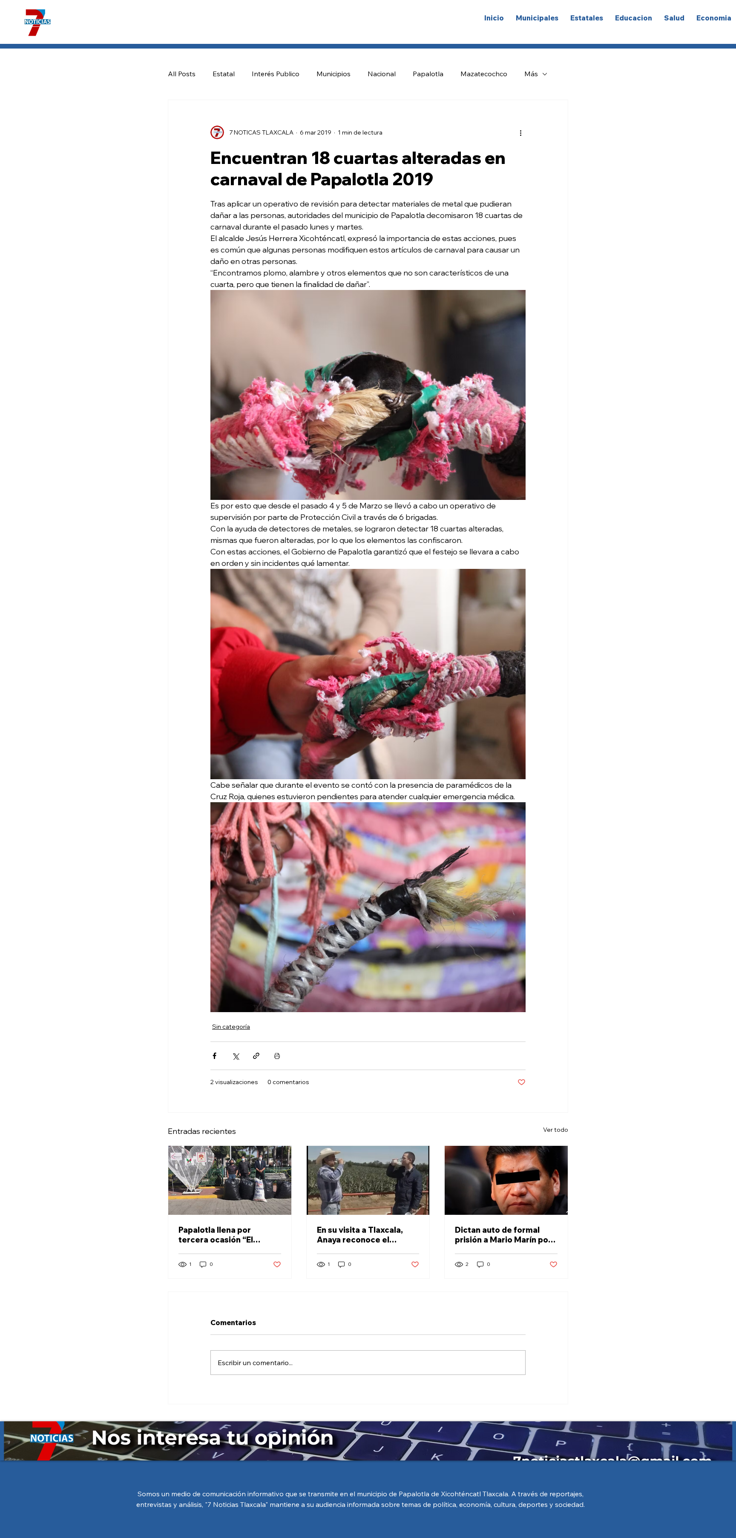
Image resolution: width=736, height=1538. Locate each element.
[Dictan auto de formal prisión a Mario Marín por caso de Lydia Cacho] (506, 1180)
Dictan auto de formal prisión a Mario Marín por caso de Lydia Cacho (503, 1235)
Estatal (224, 73)
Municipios (333, 73)
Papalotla (428, 73)
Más (531, 73)
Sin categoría (231, 1026)
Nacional (382, 73)
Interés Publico (275, 73)
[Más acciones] (520, 132)
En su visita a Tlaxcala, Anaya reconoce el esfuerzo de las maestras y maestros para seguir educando (366, 1235)
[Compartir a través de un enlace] (256, 1056)
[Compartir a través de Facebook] (214, 1056)
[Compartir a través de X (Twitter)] (235, 1056)
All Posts (182, 73)
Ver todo (555, 1129)
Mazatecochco (483, 73)
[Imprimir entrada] (277, 1056)
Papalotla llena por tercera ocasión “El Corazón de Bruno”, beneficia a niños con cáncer (219, 1235)
